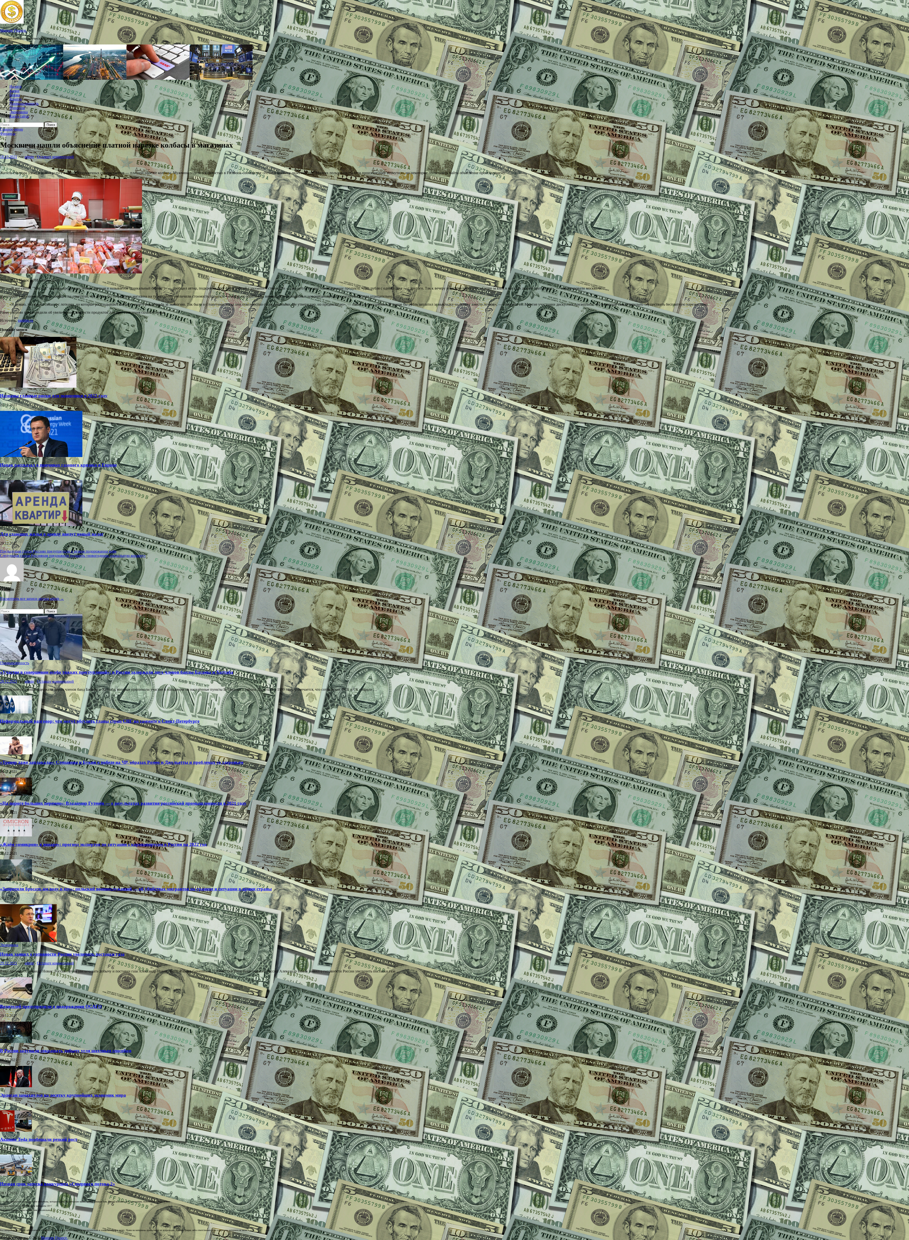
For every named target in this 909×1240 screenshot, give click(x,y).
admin (29, 157)
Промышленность (24, 103)
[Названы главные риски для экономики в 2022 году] (38, 386)
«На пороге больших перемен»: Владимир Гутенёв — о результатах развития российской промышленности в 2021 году (123, 803)
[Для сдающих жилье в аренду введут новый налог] (41, 525)
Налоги (15, 86)
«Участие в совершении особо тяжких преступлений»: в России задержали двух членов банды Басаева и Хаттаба (116, 672)
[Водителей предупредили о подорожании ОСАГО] (16, 997)
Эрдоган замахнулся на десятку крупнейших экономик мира (63, 1095)
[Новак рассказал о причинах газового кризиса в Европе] (41, 456)
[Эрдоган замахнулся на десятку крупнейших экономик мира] (16, 1086)
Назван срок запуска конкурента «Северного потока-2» (57, 1183)
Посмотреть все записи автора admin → (32, 599)
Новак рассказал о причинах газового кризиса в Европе (58, 464)
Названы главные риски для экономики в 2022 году (53, 395)
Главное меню (11, 129)
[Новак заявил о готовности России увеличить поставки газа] (28, 941)
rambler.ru (25, 320)
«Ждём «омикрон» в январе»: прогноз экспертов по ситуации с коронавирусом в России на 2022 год (103, 844)
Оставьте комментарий (55, 157)
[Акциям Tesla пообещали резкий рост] (16, 1130)
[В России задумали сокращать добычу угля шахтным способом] (16, 1042)
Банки (14, 91)
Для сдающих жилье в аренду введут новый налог (52, 534)
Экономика (18, 112)
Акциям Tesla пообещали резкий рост (38, 1139)
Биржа (14, 95)
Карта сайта (19, 116)
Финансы (17, 108)
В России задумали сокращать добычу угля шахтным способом (65, 1050)
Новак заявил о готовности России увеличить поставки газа (62, 954)
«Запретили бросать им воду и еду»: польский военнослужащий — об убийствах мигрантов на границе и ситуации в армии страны (136, 888)
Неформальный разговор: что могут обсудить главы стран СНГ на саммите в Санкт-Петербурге (99, 721)
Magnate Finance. (13, 30)
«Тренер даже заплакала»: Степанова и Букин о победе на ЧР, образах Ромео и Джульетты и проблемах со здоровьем (121, 762)
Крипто (15, 99)
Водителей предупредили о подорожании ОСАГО (51, 1006)
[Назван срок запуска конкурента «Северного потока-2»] (16, 1175)
